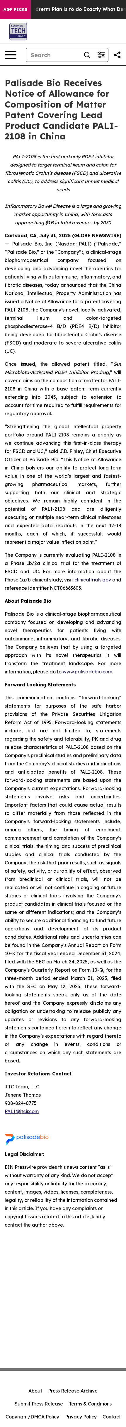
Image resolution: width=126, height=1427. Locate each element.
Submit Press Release (39, 1404)
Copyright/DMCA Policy (32, 1417)
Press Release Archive (73, 1391)
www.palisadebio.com (87, 672)
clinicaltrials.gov (92, 580)
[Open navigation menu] (10, 55)
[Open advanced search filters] (101, 55)
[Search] (87, 55)
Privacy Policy (81, 1417)
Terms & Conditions (90, 1404)
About (35, 1391)
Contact (112, 1417)
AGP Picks (15, 9)
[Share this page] (117, 55)
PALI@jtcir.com (22, 1111)
